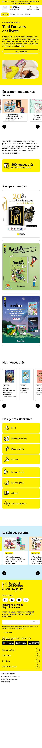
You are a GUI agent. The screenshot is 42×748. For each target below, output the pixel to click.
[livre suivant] (38, 406)
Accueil (4, 22)
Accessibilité (5, 682)
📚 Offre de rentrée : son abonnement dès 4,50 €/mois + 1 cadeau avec (21, 2)
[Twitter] (26, 600)
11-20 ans (28, 14)
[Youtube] (19, 600)
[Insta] (5, 600)
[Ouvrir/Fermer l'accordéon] (38, 650)
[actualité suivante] (38, 127)
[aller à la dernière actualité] (4, 127)
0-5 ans (12, 14)
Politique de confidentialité (10, 676)
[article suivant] (38, 573)
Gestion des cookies (8, 674)
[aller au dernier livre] (4, 406)
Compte (37, 9)
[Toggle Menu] (5, 8)
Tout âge (5, 14)
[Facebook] (12, 600)
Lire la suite (8, 632)
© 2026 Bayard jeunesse (9, 679)
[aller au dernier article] (4, 573)
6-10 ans (20, 14)
